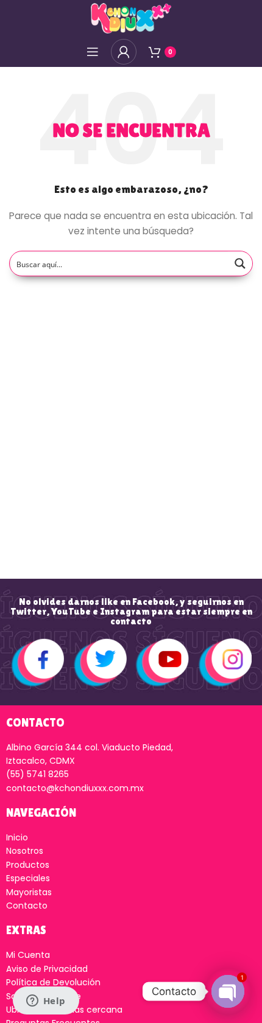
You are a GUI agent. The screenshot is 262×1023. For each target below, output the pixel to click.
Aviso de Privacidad (47, 969)
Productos (27, 865)
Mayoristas (29, 892)
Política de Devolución (53, 982)
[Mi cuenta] (124, 52)
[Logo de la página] (131, 18)
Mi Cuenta (28, 955)
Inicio (17, 837)
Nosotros (24, 851)
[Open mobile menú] (92, 52)
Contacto (27, 905)
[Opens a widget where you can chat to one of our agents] (45, 1001)
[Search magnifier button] (240, 263)
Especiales (28, 878)
